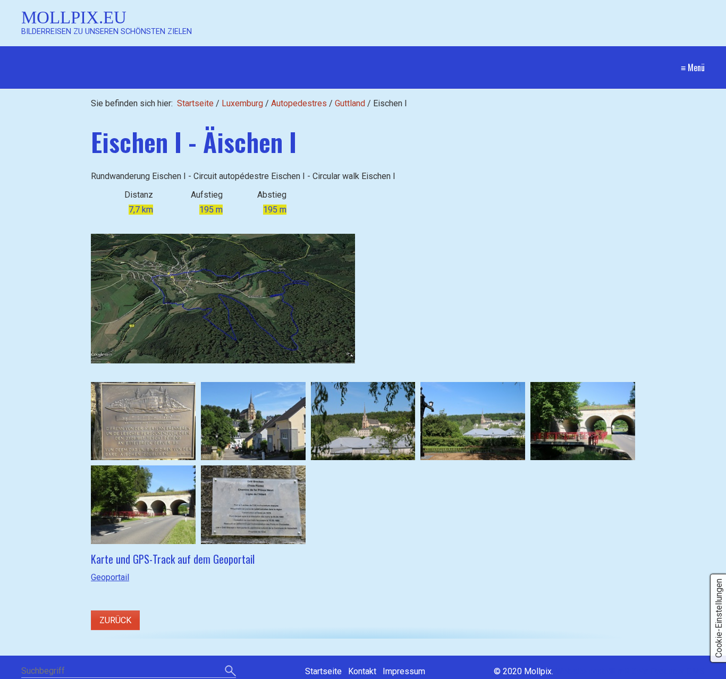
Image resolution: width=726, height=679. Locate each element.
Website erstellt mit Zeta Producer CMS (630, 671)
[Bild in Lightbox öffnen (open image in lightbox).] (223, 298)
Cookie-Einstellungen (719, 618)
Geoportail (110, 577)
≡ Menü (693, 67)
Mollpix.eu (73, 17)
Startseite (195, 103)
